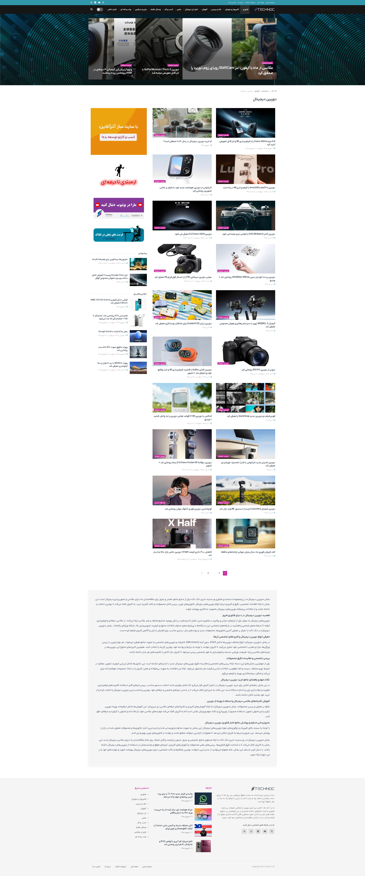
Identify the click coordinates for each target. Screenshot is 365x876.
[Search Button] (92, 9)
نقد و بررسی (216, 9)
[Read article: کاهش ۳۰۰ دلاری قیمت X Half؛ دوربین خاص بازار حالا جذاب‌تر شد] (182, 533)
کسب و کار (169, 9)
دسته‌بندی (265, 91)
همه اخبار (260, 2)
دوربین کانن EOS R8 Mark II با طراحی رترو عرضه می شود (248, 234)
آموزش (204, 9)
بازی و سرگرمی (141, 9)
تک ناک (274, 91)
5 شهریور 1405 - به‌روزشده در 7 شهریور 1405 (163, 79)
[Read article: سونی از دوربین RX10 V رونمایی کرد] (245, 351)
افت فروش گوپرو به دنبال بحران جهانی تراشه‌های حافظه (248, 552)
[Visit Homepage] (264, 9)
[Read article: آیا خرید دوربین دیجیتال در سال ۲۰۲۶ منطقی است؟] (182, 123)
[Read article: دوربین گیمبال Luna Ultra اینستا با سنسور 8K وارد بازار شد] (245, 490)
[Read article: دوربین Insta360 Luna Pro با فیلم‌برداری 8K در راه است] (245, 169)
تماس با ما (232, 2)
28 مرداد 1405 (205, 195)
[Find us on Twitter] (271, 831)
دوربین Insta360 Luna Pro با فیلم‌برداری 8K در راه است (249, 187)
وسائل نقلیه (156, 9)
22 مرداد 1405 (121, 282)
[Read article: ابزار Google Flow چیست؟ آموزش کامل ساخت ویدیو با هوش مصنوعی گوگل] (138, 280)
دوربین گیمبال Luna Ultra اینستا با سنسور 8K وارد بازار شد (247, 509)
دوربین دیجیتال (267, 63)
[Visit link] (119, 131)
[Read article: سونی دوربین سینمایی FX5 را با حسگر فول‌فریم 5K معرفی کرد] (182, 258)
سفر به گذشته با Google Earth (113, 331)
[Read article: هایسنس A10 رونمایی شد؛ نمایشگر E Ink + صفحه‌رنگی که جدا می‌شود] (138, 320)
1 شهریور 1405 (205, 145)
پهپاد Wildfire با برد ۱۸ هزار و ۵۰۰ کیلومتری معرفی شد (112, 365)
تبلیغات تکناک (250, 2)
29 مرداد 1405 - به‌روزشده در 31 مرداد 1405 (260, 192)
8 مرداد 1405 (269, 284)
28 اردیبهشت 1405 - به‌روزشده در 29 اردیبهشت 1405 (193, 559)
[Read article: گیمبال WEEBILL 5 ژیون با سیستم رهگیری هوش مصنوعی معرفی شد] (245, 305)
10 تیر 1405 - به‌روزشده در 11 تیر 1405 (198, 423)
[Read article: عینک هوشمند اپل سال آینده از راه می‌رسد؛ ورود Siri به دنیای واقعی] (203, 814)
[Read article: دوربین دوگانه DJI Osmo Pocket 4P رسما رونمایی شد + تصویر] (182, 444)
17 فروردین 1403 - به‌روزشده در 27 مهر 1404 (112, 335)
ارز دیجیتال (141, 813)
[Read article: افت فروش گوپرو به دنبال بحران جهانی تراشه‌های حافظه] (245, 533)
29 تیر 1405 (206, 327)
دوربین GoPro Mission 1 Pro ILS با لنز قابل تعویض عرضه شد (160, 71)
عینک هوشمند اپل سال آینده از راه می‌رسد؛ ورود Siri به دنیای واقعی (173, 811)
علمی (179, 9)
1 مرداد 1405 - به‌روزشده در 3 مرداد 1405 (197, 281)
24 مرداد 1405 (269, 238)
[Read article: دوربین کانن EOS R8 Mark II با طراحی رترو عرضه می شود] (245, 215)
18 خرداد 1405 (269, 556)
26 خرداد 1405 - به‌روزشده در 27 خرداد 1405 (196, 470)
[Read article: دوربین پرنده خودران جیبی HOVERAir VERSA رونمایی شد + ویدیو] (245, 258)
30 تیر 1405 (270, 331)
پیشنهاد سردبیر (160, 317)
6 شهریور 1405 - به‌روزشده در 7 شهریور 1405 (112, 323)
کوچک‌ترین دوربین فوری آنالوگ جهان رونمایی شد (188, 509)
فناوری (245, 9)
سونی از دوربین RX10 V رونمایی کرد (258, 369)
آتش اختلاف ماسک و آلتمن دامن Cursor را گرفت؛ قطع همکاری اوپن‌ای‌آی (173, 827)
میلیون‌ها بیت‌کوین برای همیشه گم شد (110, 259)
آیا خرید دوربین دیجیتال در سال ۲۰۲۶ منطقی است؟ (187, 141)
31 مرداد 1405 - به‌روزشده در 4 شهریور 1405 (112, 370)
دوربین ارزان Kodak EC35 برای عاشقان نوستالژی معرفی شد (183, 323)
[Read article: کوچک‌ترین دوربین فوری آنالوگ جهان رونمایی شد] (182, 490)
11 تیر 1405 (270, 420)
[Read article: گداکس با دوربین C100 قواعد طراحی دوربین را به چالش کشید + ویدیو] (182, 398)
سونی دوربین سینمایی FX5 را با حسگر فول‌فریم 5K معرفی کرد (183, 277)
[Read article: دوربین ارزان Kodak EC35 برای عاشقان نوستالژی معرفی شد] (182, 305)
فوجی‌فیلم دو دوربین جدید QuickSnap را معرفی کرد (251, 416)
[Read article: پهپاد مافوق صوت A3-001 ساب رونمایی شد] (138, 352)
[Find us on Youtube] (265, 831)
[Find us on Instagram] (251, 831)
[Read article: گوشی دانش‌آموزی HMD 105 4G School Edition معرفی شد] (138, 304)
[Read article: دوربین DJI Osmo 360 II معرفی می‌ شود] (182, 215)
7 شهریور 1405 (247, 79)
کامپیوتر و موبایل (232, 9)
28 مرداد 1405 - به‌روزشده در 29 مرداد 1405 (112, 263)
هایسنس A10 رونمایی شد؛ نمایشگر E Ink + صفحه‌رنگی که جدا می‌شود (110, 317)
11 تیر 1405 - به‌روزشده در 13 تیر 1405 (198, 377)
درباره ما (241, 2)
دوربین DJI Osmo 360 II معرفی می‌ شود (193, 234)
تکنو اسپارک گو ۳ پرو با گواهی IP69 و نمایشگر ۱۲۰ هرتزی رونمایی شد (175, 843)
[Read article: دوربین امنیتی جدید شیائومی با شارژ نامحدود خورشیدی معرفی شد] (245, 444)
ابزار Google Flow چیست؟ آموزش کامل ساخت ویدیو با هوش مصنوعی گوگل (110, 277)
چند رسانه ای (125, 9)
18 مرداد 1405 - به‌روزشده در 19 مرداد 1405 (196, 238)
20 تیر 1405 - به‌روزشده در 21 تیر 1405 (262, 374)
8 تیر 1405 (270, 470)
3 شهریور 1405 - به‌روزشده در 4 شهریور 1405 (112, 354)
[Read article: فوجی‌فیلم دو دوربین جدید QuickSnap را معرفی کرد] (245, 398)
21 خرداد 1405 (269, 513)
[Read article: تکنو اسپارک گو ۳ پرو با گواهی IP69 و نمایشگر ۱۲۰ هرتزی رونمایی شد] (203, 846)
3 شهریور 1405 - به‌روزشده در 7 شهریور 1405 (116, 79)
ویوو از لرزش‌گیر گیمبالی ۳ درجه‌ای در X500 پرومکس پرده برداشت (112, 71)
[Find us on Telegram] (258, 831)
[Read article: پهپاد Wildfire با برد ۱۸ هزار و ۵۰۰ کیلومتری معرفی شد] (138, 368)
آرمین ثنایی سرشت (261, 79)
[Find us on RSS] (244, 831)
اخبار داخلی (112, 9)
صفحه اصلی (270, 2)
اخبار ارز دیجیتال (191, 9)
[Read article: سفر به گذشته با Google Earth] (138, 336)
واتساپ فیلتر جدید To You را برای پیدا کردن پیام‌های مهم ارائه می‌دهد (175, 795)
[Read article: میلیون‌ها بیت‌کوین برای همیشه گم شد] (138, 264)
